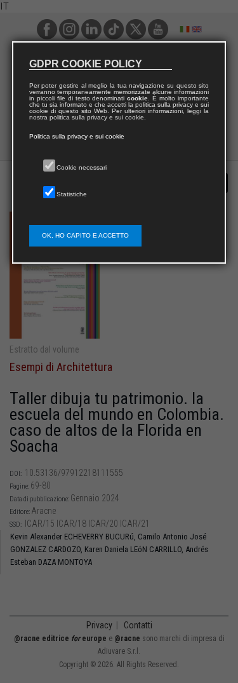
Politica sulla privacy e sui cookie (76, 136)
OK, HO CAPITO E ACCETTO (85, 235)
